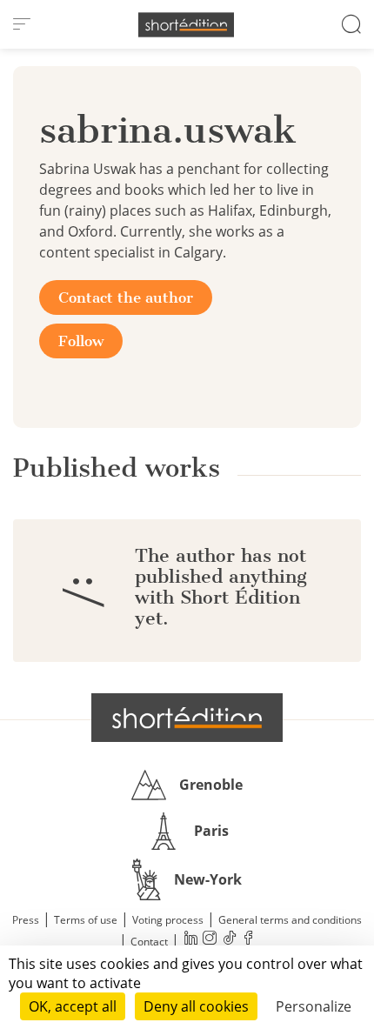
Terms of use (85, 919)
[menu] (21, 24)
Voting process (168, 919)
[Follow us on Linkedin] (190, 940)
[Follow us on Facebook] (248, 940)
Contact (149, 941)
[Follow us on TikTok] (229, 940)
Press (25, 919)
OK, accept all (73, 1006)
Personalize (313, 1006)
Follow (81, 341)
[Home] (186, 25)
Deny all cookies (196, 1006)
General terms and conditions (290, 919)
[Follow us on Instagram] (209, 940)
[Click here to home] (187, 717)
